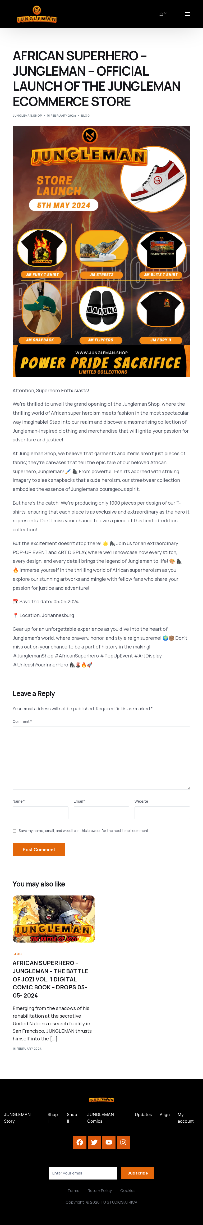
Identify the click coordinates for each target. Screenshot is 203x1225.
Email (79, 801)
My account (186, 1118)
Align (165, 1114)
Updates (143, 1114)
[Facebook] (79, 1142)
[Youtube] (109, 1142)
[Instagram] (123, 1142)
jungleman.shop (27, 115)
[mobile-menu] (181, 14)
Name (19, 801)
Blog (85, 115)
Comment (22, 721)
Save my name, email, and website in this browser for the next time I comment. (84, 830)
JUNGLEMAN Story (17, 1118)
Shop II (72, 1118)
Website (141, 801)
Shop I (53, 1118)
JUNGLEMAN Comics (100, 1118)
